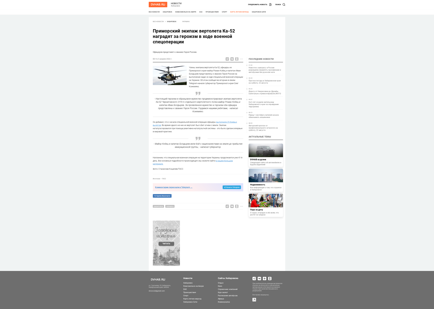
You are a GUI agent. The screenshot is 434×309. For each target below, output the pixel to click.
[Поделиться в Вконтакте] (232, 59)
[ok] (269, 278)
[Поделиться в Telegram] (227, 59)
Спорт (224, 12)
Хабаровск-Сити (259, 12)
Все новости (154, 12)
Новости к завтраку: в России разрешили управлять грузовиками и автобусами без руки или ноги (265, 70)
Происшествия (212, 12)
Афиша (221, 299)
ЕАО (200, 12)
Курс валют (223, 292)
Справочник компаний (227, 289)
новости (176, 3)
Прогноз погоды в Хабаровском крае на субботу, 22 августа (265, 82)
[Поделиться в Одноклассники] (236, 59)
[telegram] (254, 278)
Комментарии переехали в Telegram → (173, 187)
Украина (186, 21)
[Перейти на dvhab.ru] (158, 4)
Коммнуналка (224, 302)
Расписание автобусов (227, 296)
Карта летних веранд (239, 12)
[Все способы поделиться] (241, 59)
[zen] (264, 278)
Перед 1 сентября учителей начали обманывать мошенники (264, 116)
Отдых (220, 283)
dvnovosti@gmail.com (157, 291)
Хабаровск (167, 12)
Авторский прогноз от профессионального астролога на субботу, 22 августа (263, 128)
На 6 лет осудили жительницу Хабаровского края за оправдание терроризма (264, 104)
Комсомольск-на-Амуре (185, 12)
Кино (220, 286)
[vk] (259, 278)
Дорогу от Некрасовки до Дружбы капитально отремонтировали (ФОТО (265, 92)
